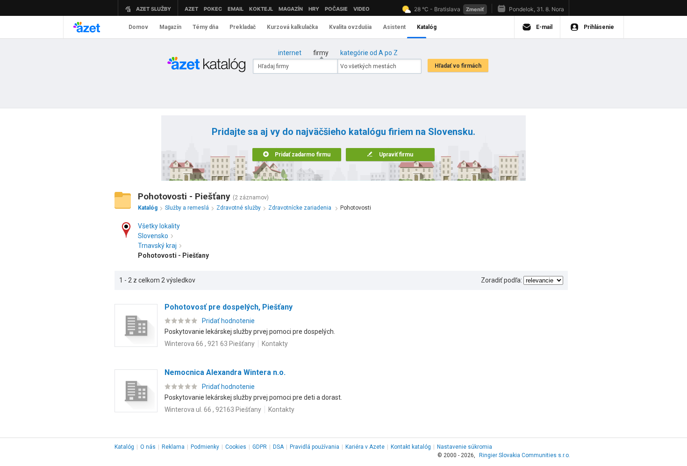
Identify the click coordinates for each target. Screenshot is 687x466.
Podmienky (205, 447)
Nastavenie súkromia (464, 447)
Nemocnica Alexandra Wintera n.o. (225, 372)
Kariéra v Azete (365, 447)
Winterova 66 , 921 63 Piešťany (210, 343)
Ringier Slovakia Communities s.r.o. (524, 455)
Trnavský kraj (157, 245)
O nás (148, 447)
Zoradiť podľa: (501, 280)
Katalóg (124, 447)
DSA (278, 447)
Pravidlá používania (314, 447)
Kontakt (411, 447)
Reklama (173, 447)
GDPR (259, 447)
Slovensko (153, 236)
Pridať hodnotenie (228, 321)
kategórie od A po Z (369, 52)
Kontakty (275, 343)
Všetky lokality (159, 226)
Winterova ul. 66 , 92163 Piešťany (213, 409)
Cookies (235, 447)
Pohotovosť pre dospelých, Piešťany (229, 307)
